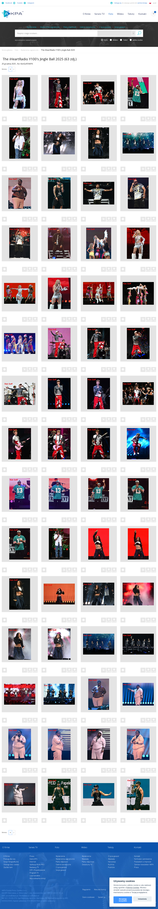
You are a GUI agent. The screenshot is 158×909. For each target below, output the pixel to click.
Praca (136, 867)
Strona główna (7, 50)
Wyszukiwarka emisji (37, 878)
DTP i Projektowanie (37, 870)
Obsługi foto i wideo (11, 864)
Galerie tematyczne (87, 27)
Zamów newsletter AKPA (143, 864)
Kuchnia (111, 864)
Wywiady (85, 859)
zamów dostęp (142, 3)
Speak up (101, 897)
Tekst (125, 40)
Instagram (31, 3)
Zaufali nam (8, 867)
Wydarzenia (31, 27)
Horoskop (112, 862)
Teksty (131, 13)
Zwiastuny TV (87, 864)
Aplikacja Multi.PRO (37, 864)
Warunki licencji (100, 889)
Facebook (9, 3)
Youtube (20, 3)
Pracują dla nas (9, 859)
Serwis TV (99, 13)
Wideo (120, 13)
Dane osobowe (88, 897)
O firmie (87, 13)
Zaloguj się (117, 3)
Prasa (32, 856)
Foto (110, 13)
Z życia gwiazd (105, 27)
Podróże (111, 867)
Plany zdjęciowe (69, 27)
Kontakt (142, 13)
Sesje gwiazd (120, 27)
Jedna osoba (137, 40)
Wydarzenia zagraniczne (49, 27)
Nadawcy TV (34, 867)
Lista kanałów (35, 875)
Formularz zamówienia (143, 859)
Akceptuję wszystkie (123, 900)
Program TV (34, 873)
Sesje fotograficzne (11, 862)
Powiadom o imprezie (142, 862)
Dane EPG (33, 859)
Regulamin (86, 889)
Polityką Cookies (132, 888)
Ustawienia (142, 899)
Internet (33, 862)
